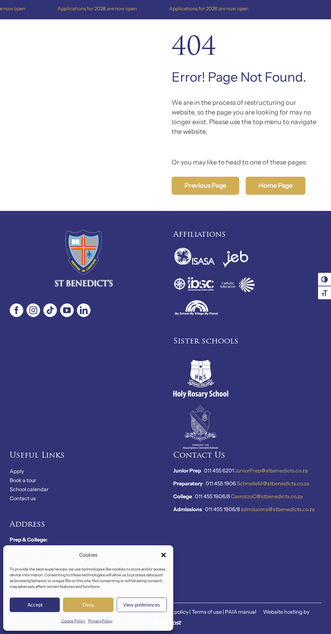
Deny (88, 605)
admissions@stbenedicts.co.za (278, 509)
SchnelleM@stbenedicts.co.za (273, 483)
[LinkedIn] (84, 310)
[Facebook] (16, 310)
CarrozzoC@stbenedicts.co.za (267, 496)
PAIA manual (240, 612)
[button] (163, 555)
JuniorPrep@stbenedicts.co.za (271, 470)
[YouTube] (67, 310)
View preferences (141, 605)
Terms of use (207, 612)
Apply (17, 471)
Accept (34, 605)
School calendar (29, 489)
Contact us (23, 498)
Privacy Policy (100, 621)
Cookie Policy (73, 621)
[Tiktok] (50, 310)
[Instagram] (33, 310)
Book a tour (23, 480)
